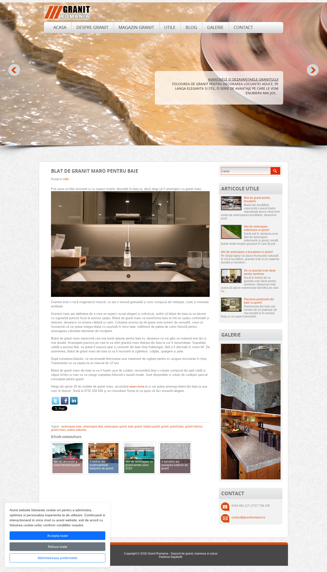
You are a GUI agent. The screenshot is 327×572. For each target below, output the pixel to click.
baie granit (135, 426)
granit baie (177, 426)
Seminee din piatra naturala (252, 79)
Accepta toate (57, 536)
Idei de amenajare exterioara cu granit (256, 228)
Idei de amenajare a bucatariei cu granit (247, 252)
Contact (243, 27)
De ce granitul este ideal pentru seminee (260, 272)
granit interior (193, 426)
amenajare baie (71, 426)
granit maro (58, 430)
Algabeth (176, 557)
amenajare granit (115, 426)
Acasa (59, 27)
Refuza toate (57, 547)
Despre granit (92, 27)
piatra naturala (76, 430)
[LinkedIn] (74, 401)
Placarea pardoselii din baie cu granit (259, 301)
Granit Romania (158, 553)
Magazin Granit (136, 27)
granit (165, 426)
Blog (191, 27)
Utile (169, 27)
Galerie (215, 27)
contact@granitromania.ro (248, 517)
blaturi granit (151, 426)
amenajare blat (93, 426)
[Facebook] (64, 401)
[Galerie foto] (251, 478)
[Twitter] (55, 401)
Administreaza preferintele (57, 558)
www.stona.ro (138, 386)
